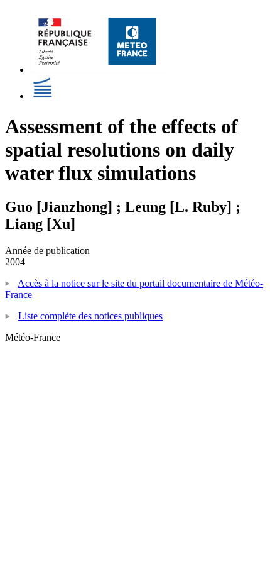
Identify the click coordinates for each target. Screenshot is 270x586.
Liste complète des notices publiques (90, 316)
